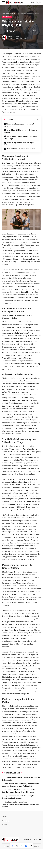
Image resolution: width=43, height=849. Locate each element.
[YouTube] (40, 839)
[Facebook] (34, 839)
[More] (21, 31)
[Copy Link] (14, 31)
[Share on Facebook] (7, 31)
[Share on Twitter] (10, 31)
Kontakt (4, 824)
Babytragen (19, 62)
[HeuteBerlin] (14, 2)
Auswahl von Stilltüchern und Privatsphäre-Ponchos (21, 131)
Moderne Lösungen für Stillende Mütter (21, 149)
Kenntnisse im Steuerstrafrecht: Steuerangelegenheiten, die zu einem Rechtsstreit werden (20, 804)
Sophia (10, 36)
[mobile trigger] (4, 2)
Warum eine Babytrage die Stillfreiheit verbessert (19, 125)
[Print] (17, 31)
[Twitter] (37, 839)
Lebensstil (7, 16)
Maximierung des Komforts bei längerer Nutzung (19, 144)
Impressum (5, 821)
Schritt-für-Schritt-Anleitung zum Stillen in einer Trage (20, 137)
